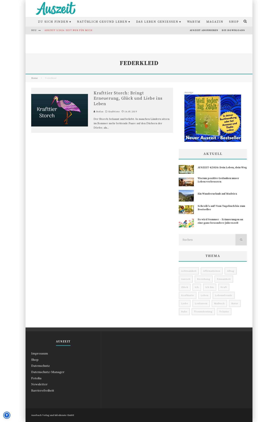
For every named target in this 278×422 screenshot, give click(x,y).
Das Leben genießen (157, 22)
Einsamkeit (224, 279)
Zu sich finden (53, 22)
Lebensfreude (223, 295)
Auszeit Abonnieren (204, 30)
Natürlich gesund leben (102, 22)
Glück (184, 287)
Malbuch (219, 303)
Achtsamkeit (188, 270)
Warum (194, 22)
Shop (234, 22)
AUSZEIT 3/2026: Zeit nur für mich (68, 30)
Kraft (224, 287)
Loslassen (201, 303)
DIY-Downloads (233, 30)
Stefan (99, 111)
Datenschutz (40, 366)
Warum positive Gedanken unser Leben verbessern (218, 180)
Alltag (230, 270)
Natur (234, 303)
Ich (197, 287)
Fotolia (36, 378)
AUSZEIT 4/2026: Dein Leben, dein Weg (222, 167)
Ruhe (184, 311)
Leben (204, 295)
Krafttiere (114, 111)
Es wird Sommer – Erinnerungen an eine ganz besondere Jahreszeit (220, 221)
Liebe (184, 303)
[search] (241, 239)
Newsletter (39, 384)
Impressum (39, 353)
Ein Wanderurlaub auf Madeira (217, 193)
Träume (224, 311)
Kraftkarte (187, 295)
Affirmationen (211, 270)
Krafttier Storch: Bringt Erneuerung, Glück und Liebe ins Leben (128, 98)
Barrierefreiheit (42, 390)
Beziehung (203, 279)
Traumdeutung (203, 311)
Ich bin (209, 287)
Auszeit (185, 279)
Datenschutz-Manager (47, 372)
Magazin (215, 22)
